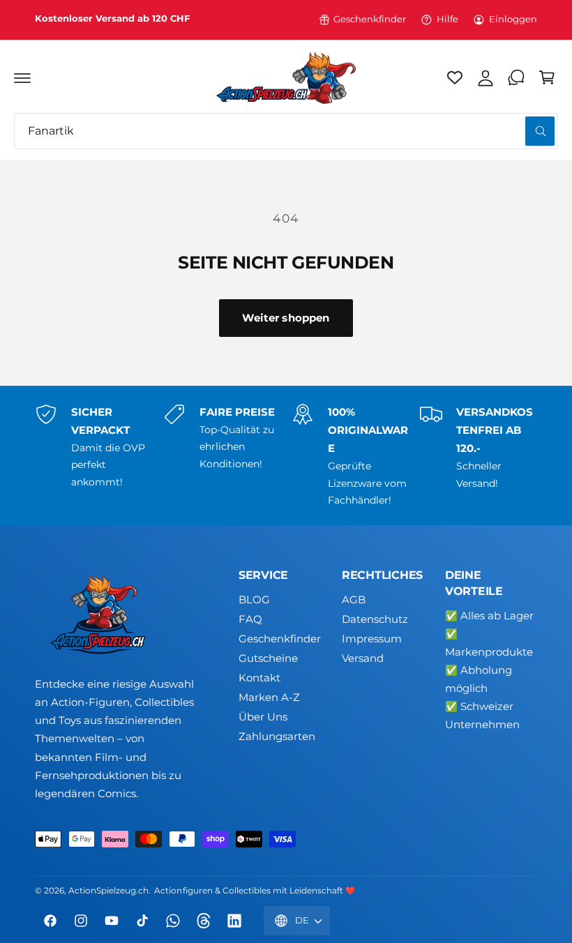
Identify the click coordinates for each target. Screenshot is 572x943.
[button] (22, 77)
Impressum (372, 639)
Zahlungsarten (277, 736)
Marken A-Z (269, 697)
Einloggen (513, 19)
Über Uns (263, 717)
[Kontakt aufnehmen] (516, 77)
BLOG (254, 600)
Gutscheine (268, 658)
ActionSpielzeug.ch (108, 891)
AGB (354, 600)
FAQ (250, 619)
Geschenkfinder (369, 19)
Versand (363, 658)
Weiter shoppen (285, 317)
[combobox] (286, 131)
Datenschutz (375, 619)
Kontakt (259, 678)
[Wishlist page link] (454, 77)
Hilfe (447, 19)
